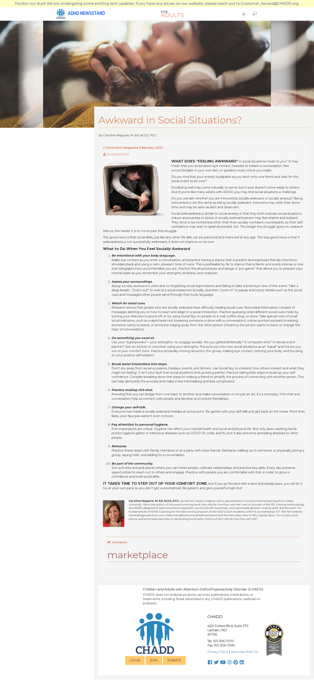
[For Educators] (254, 14)
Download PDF (118, 154)
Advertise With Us (244, 652)
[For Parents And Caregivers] (244, 14)
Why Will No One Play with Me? (221, 504)
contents (118, 542)
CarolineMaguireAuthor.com (146, 515)
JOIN (154, 660)
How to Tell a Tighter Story (258, 515)
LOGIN (135, 660)
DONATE (174, 660)
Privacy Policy (217, 652)
